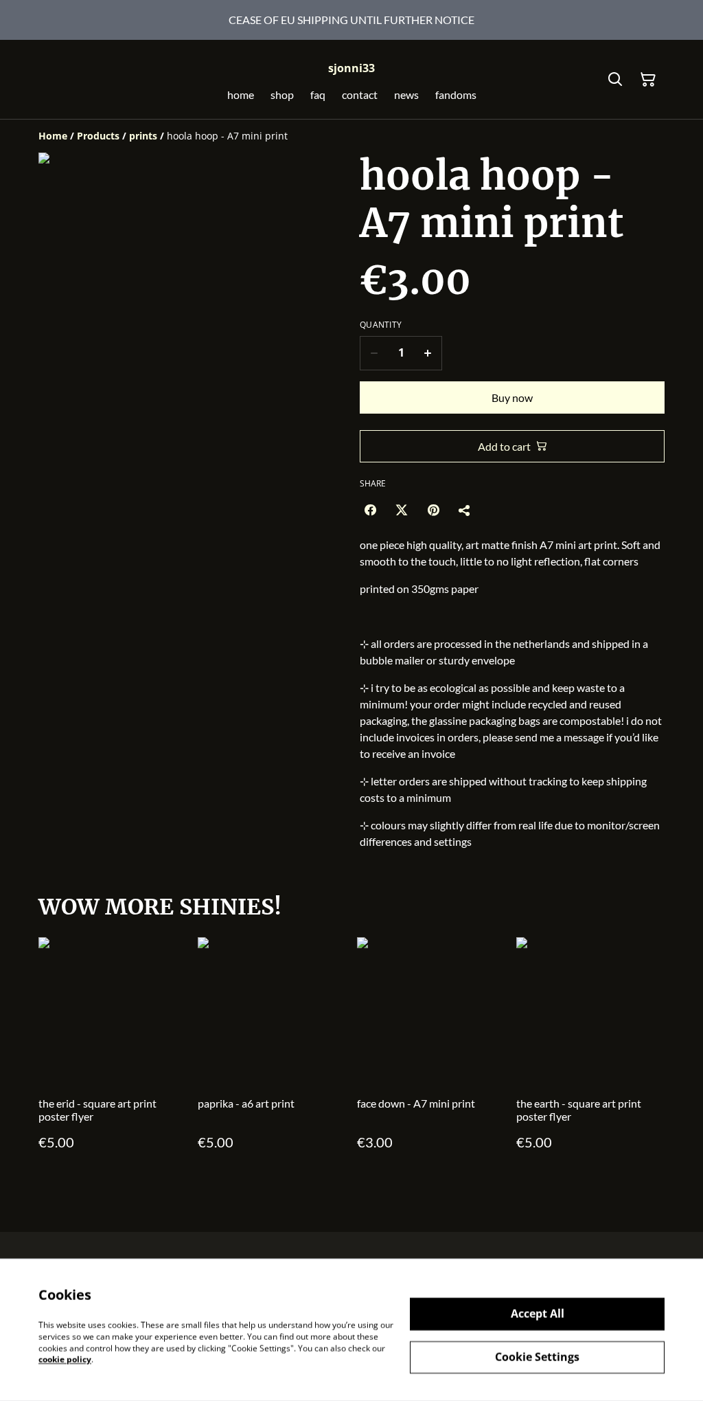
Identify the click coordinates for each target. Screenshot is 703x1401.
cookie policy (64, 1359)
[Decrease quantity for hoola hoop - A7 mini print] (374, 353)
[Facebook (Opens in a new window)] (370, 510)
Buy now (512, 397)
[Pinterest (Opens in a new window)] (433, 510)
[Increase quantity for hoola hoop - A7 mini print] (428, 353)
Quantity (381, 325)
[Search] (615, 80)
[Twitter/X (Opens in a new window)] (401, 510)
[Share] (464, 510)
